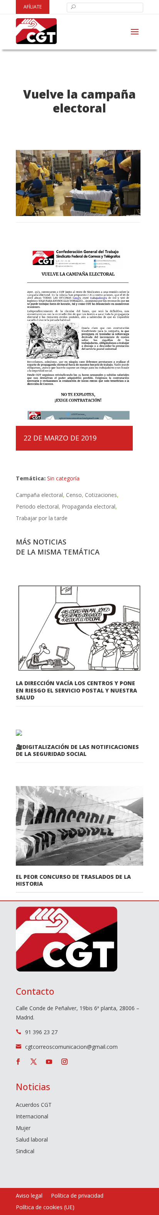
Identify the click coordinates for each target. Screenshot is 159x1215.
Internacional (32, 1117)
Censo (74, 495)
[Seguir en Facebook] (18, 1061)
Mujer (23, 1128)
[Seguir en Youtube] (49, 1061)
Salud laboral (32, 1140)
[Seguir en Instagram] (64, 1061)
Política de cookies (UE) (45, 1208)
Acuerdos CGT (34, 1105)
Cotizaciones (101, 495)
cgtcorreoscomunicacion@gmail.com (71, 1046)
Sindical (25, 1152)
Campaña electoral (39, 495)
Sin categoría (63, 478)
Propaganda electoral (88, 506)
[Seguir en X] (33, 1061)
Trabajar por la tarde (42, 518)
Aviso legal (29, 1196)
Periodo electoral (37, 506)
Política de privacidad (77, 1196)
